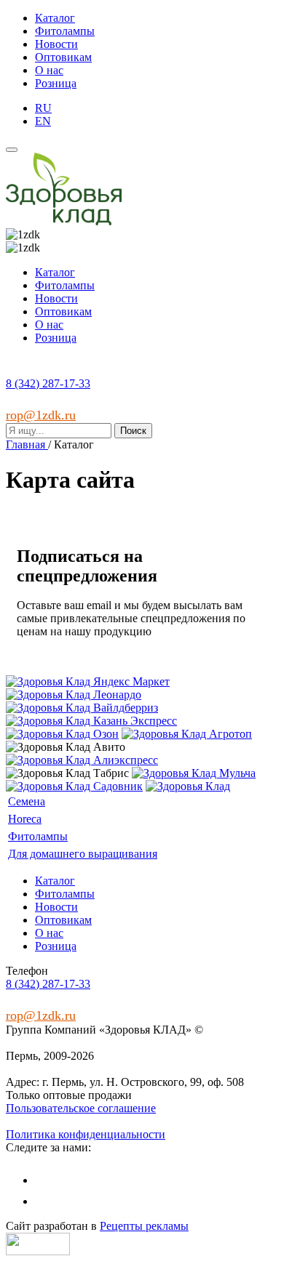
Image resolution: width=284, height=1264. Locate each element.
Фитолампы (65, 31)
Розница (55, 83)
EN (43, 121)
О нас (49, 70)
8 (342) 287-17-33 (48, 383)
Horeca (25, 819)
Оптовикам (63, 57)
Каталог (55, 18)
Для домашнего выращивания (82, 854)
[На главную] (64, 221)
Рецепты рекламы (144, 1226)
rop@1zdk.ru (41, 415)
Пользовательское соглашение (81, 1108)
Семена (26, 801)
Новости (56, 44)
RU (43, 108)
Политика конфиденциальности (85, 1134)
